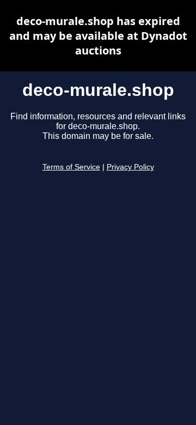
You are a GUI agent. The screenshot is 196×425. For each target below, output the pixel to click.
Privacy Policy (130, 167)
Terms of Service (71, 167)
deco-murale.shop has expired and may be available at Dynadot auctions (98, 36)
